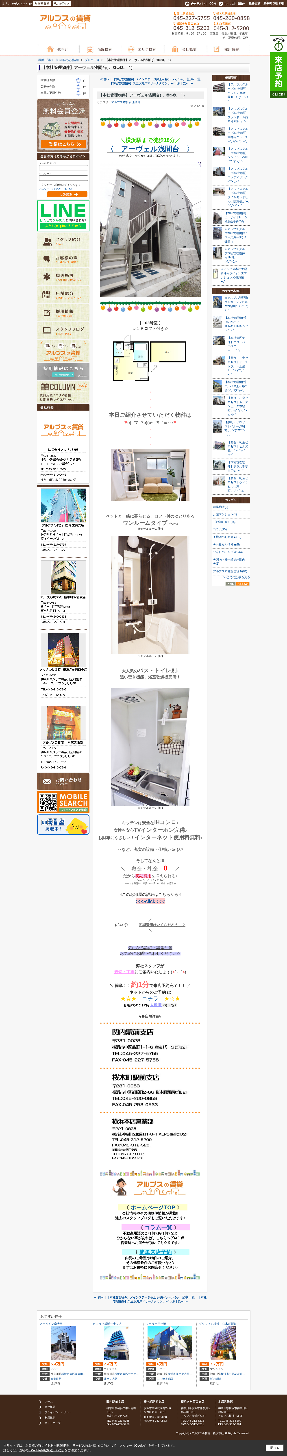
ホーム (49, 1401)
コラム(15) (220, 529)
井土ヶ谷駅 (110, 1378)
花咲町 (238, 1373)
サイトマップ (53, 1423)
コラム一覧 (158, 1227)
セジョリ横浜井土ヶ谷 (107, 1323)
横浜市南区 (68, 1373)
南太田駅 (56, 1378)
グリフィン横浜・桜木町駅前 (218, 1323)
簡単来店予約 (155, 1252)
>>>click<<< (150, 901)
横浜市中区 (227, 1373)
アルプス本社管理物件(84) (230, 571)
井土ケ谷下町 (136, 1373)
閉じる (274, 1447)
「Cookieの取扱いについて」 (46, 1450)
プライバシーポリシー (58, 1412)
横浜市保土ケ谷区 (178, 1373)
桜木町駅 (215, 1378)
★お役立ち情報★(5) (226, 544)
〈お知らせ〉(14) (224, 522)
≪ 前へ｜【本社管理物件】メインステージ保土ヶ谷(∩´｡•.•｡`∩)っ (142, 79)
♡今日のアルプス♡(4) (228, 552)
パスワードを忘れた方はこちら (56, 188)
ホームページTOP (153, 1207)
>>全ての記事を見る (236, 577)
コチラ (150, 998)
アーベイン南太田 (51, 1323)
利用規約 (50, 1417)
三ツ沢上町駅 (165, 1378)
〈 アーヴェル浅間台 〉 (150, 149)
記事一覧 (194, 79)
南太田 (79, 1373)
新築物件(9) (220, 507)
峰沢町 (193, 1373)
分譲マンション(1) (225, 514)
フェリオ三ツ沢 (156, 1323)
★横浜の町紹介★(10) (227, 537)
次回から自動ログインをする (62, 185)
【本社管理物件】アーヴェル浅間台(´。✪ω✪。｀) (142, 95)
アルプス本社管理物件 (125, 102)
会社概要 (50, 1406)
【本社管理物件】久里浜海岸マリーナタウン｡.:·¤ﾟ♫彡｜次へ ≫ (151, 83)
